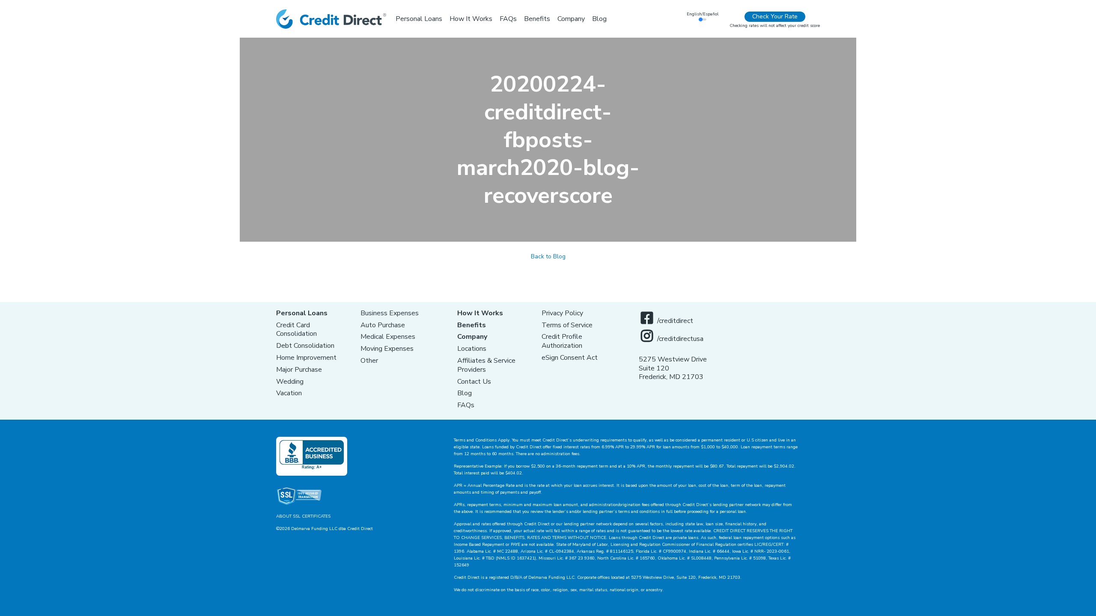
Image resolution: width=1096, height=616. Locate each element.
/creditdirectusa (680, 339)
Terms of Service (567, 325)
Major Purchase (299, 369)
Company (472, 336)
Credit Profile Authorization (562, 341)
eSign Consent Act (570, 357)
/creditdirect (675, 321)
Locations (471, 348)
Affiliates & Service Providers (486, 365)
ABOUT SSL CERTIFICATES (303, 516)
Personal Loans (302, 313)
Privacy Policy (562, 313)
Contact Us (474, 381)
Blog (464, 393)
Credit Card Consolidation (296, 329)
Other (369, 360)
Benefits (471, 325)
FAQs (465, 405)
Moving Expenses (387, 348)
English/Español (702, 14)
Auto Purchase (382, 325)
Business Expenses (389, 313)
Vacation (289, 393)
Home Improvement (306, 357)
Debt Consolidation (305, 345)
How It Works (480, 313)
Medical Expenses (387, 336)
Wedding (290, 381)
